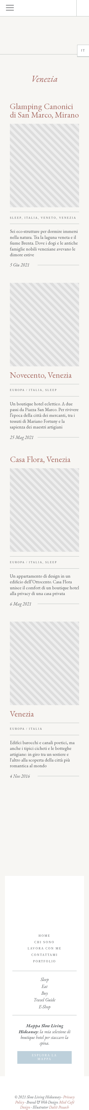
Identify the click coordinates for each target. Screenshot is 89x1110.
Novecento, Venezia (41, 375)
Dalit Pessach (59, 1107)
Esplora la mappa (44, 1057)
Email (69, 8)
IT (83, 50)
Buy (44, 993)
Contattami (44, 955)
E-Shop (44, 1007)
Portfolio (44, 961)
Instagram (64, 8)
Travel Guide (44, 1000)
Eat (44, 986)
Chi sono (44, 942)
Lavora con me (45, 948)
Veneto (48, 217)
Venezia (67, 217)
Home (44, 936)
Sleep (16, 217)
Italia (31, 217)
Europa (17, 389)
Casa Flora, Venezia (40, 459)
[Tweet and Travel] (44, 35)
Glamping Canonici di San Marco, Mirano (44, 110)
